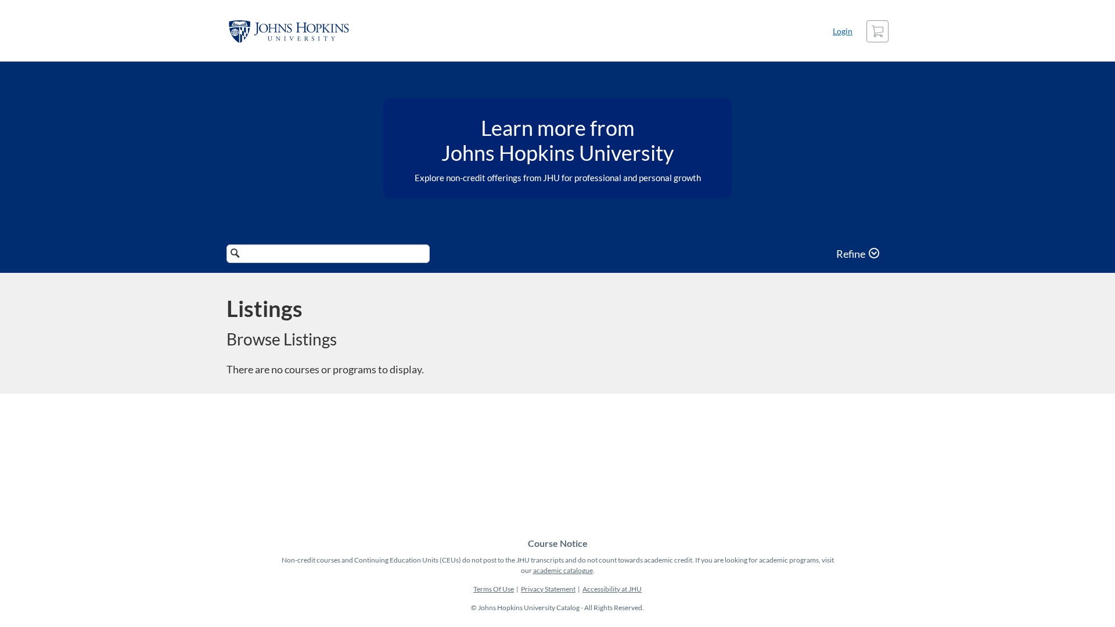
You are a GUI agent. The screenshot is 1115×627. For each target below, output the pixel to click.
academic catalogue (563, 570)
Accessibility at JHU (612, 589)
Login (843, 31)
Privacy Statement (548, 589)
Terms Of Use (493, 589)
